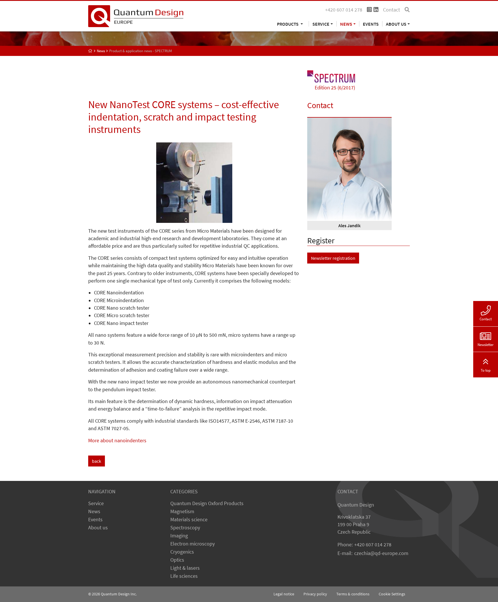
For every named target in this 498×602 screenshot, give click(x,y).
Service (96, 503)
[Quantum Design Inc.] (135, 15)
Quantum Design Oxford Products (207, 503)
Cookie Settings (392, 594)
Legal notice (283, 594)
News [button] (346, 24)
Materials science (188, 519)
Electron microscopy (192, 544)
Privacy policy (315, 594)
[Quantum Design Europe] (90, 50)
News (94, 511)
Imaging (179, 536)
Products (288, 24)
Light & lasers (185, 568)
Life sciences (184, 576)
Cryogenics (182, 552)
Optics (177, 560)
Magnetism (182, 511)
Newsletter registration (333, 258)
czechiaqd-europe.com (381, 553)
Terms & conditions (352, 594)
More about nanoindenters (117, 440)
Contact (391, 10)
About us (98, 527)
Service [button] (320, 24)
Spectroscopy (185, 527)
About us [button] (396, 24)
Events (371, 24)
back (96, 461)
